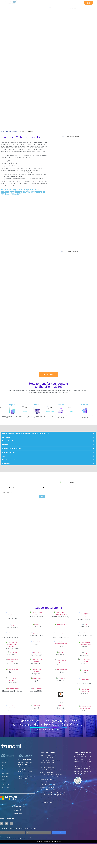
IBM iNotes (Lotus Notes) (60, 617)
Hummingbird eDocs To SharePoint (50, 777)
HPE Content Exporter (36, 635)
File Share (85, 647)
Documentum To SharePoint (48, 755)
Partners (4, 771)
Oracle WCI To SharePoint (47, 762)
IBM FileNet (85, 627)
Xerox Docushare (12, 628)
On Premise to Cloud (24, 774)
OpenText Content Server (36, 627)
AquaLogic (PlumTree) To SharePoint (50, 782)
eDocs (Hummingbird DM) (60, 637)
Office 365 (84, 663)
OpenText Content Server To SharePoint (51, 774)
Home (2, 131)
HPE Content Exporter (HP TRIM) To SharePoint (53, 792)
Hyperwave (60, 646)
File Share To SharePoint (47, 767)
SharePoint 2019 (60, 664)
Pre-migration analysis (24, 764)
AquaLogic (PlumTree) (84, 635)
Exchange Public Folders (85, 619)
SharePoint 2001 (12, 655)
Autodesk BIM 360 (36, 691)
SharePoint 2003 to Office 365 (82, 759)
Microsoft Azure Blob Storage (12, 691)
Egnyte (36, 681)
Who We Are (5, 760)
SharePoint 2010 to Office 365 (82, 764)
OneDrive (61, 672)
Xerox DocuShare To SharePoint (49, 758)
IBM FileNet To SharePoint (47, 789)
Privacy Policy (5, 787)
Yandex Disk (85, 694)
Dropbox (12, 672)
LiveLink (60, 627)
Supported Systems (11, 131)
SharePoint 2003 (36, 655)
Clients (3, 768)
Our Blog (4, 765)
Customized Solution (12, 648)
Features (4, 762)
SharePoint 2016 (36, 663)
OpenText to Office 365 (46, 797)
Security (4, 782)
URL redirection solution (24, 767)
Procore (60, 702)
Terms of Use (5, 784)
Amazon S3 (60, 681)
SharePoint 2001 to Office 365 (82, 757)
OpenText (85, 710)
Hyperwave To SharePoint (47, 779)
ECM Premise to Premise (25, 771)
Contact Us (5, 776)
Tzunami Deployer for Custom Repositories (52, 800)
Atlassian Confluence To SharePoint (50, 760)
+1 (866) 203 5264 (9, 818)
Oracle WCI (60, 708)
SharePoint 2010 (84, 655)
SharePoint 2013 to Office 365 (82, 766)
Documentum (12, 618)
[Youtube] (11, 823)
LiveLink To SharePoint (46, 772)
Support (4, 779)
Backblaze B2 (12, 682)
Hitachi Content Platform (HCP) (12, 637)
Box (85, 673)
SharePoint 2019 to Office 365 (82, 771)
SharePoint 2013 (12, 664)
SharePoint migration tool (25, 762)
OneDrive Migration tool (46, 802)
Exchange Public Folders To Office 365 (51, 770)
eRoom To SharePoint (46, 765)
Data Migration (22, 769)
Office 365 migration (79, 773)
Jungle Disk (12, 710)
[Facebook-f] (1, 823)
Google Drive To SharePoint (47, 787)
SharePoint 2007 (60, 655)
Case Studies (5, 773)
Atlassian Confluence (36, 617)
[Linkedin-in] (6, 823)
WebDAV (36, 708)
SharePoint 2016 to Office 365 (82, 768)
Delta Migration (22, 778)
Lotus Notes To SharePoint (47, 784)
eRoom (36, 644)
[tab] (48, 433)
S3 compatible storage (84, 683)
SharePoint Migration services (26, 776)
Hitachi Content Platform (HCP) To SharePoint (53, 795)
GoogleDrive (36, 674)
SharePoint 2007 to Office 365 (82, 761)
